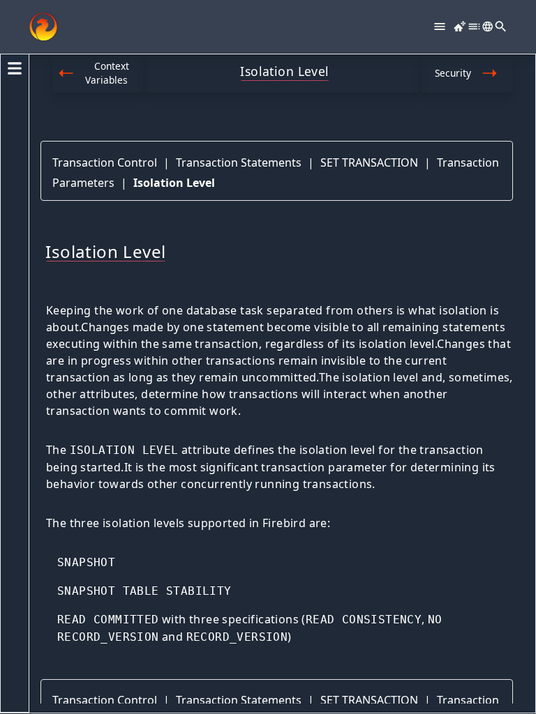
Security (453, 72)
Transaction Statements (239, 162)
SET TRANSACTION (369, 162)
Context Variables (107, 72)
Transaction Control (104, 162)
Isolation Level (174, 182)
